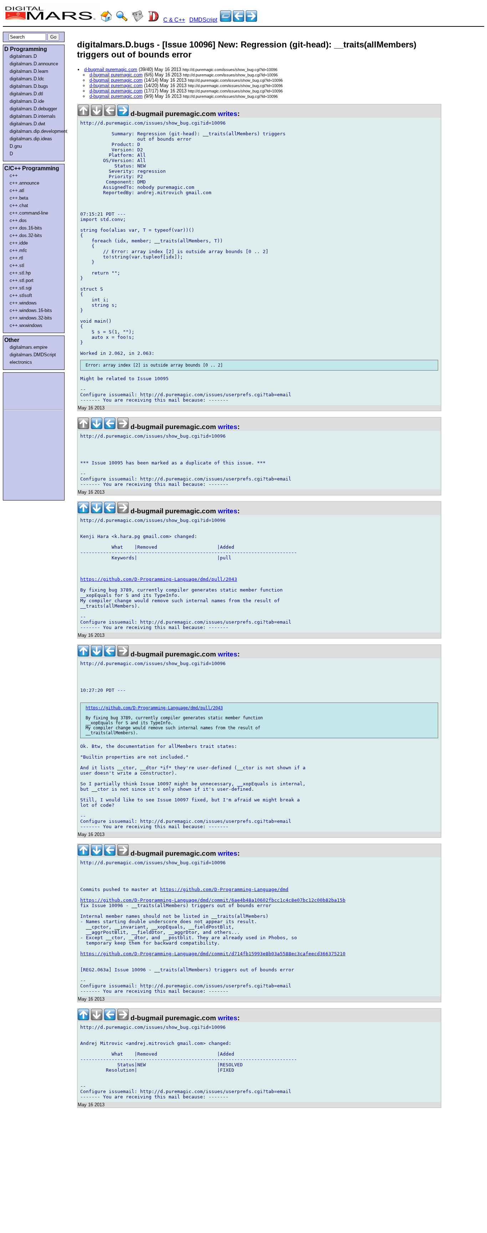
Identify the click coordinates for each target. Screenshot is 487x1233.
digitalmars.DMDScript (33, 354)
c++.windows (23, 303)
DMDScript (203, 20)
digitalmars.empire (28, 347)
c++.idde (19, 243)
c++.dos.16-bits (26, 228)
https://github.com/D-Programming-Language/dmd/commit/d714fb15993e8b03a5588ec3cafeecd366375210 (212, 953)
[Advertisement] (25, 390)
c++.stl (17, 265)
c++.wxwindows (26, 325)
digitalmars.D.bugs (29, 86)
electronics (21, 362)
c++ (14, 175)
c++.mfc (18, 250)
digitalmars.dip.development (35, 131)
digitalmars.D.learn (29, 71)
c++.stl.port (22, 280)
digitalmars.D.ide (27, 101)
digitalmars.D (23, 56)
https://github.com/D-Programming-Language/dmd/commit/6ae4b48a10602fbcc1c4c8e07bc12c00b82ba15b (212, 900)
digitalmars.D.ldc (27, 78)
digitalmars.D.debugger (33, 108)
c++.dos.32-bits (26, 235)
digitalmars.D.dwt (27, 123)
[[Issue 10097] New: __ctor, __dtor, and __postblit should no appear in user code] (238, 20)
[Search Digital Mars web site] (122, 20)
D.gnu (16, 146)
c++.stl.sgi (21, 288)
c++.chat (19, 205)
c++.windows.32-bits (31, 318)
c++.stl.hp (20, 273)
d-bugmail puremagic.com (110, 69)
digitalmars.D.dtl (26, 93)
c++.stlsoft (21, 295)
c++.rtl (16, 258)
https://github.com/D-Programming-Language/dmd (224, 889)
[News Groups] (137, 20)
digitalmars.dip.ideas (31, 138)
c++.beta (19, 198)
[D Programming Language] (153, 20)
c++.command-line (29, 213)
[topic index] (225, 20)
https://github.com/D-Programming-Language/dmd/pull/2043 (158, 579)
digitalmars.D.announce (34, 63)
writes (227, 113)
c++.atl (17, 190)
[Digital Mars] (106, 20)
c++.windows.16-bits (31, 310)
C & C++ (174, 20)
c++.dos (18, 220)
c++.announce (24, 183)
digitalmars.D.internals (33, 116)
